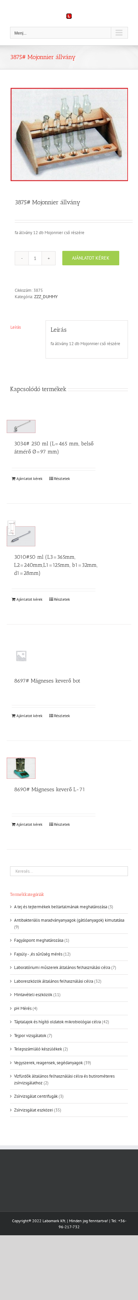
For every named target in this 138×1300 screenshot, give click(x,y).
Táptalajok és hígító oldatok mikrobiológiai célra (57, 1022)
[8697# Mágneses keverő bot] (21, 655)
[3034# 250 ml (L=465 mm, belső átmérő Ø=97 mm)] (21, 426)
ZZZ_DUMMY (46, 297)
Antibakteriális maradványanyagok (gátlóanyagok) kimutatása (69, 920)
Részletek (62, 478)
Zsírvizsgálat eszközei (33, 1110)
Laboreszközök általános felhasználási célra (53, 981)
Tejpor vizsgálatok (30, 1035)
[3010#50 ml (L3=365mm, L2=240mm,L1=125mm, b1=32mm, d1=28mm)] (21, 533)
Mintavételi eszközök (33, 994)
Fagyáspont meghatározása (38, 940)
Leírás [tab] (15, 327)
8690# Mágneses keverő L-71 (49, 789)
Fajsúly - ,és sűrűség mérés (38, 954)
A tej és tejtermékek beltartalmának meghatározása (60, 907)
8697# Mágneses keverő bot (47, 681)
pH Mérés (22, 1008)
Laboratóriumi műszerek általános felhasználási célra (62, 967)
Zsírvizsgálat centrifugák (36, 1096)
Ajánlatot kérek (91, 258)
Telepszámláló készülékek (38, 1049)
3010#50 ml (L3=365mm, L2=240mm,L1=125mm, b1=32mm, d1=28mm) (55, 565)
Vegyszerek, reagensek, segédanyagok (48, 1063)
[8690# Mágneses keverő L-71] (21, 768)
